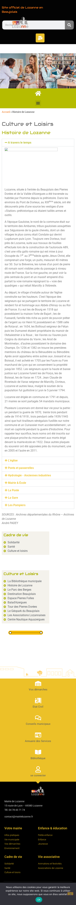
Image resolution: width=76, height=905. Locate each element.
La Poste (13, 490)
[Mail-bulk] (40, 37)
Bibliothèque (38, 758)
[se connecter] (38, 769)
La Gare (13, 497)
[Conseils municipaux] (38, 718)
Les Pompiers (16, 505)
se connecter (38, 775)
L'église (13, 460)
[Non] (70, 893)
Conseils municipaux (38, 723)
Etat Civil (38, 706)
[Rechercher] (69, 25)
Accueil (6, 111)
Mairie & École (17, 482)
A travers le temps (19, 142)
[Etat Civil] (38, 700)
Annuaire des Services (38, 741)
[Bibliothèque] (38, 752)
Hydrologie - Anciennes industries (29, 475)
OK (39, 899)
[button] (38, 103)
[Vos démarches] (38, 683)
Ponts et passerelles (21, 468)
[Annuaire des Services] (38, 735)
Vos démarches (38, 689)
